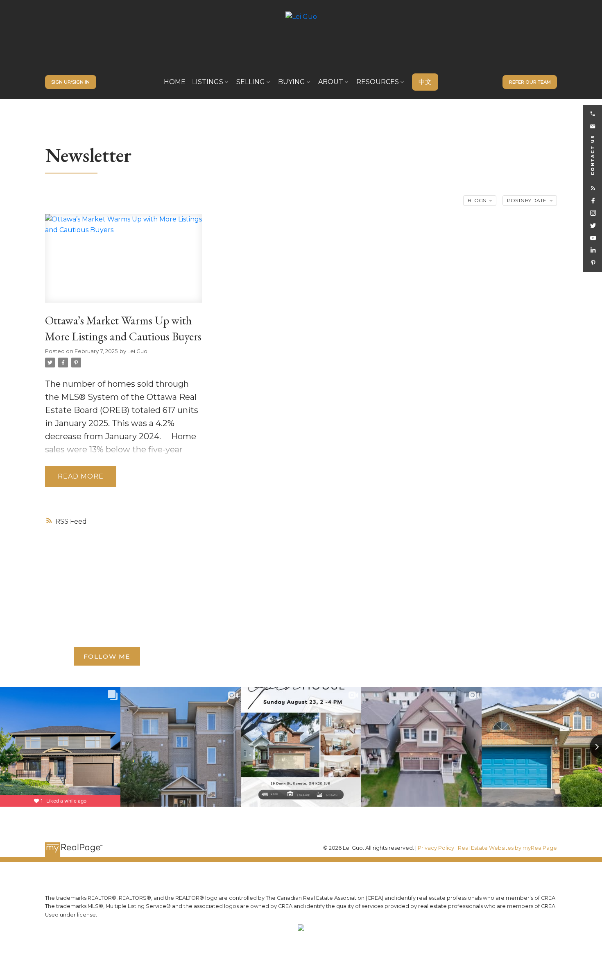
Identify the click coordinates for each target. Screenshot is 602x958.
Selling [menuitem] (250, 82)
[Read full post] (123, 263)
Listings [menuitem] (207, 82)
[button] (70, 82)
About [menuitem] (330, 82)
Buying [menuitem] (291, 82)
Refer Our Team (530, 82)
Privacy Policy (436, 848)
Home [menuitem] (175, 82)
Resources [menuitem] (377, 82)
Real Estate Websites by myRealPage (507, 848)
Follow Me (107, 656)
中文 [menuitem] (425, 82)
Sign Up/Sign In (70, 82)
